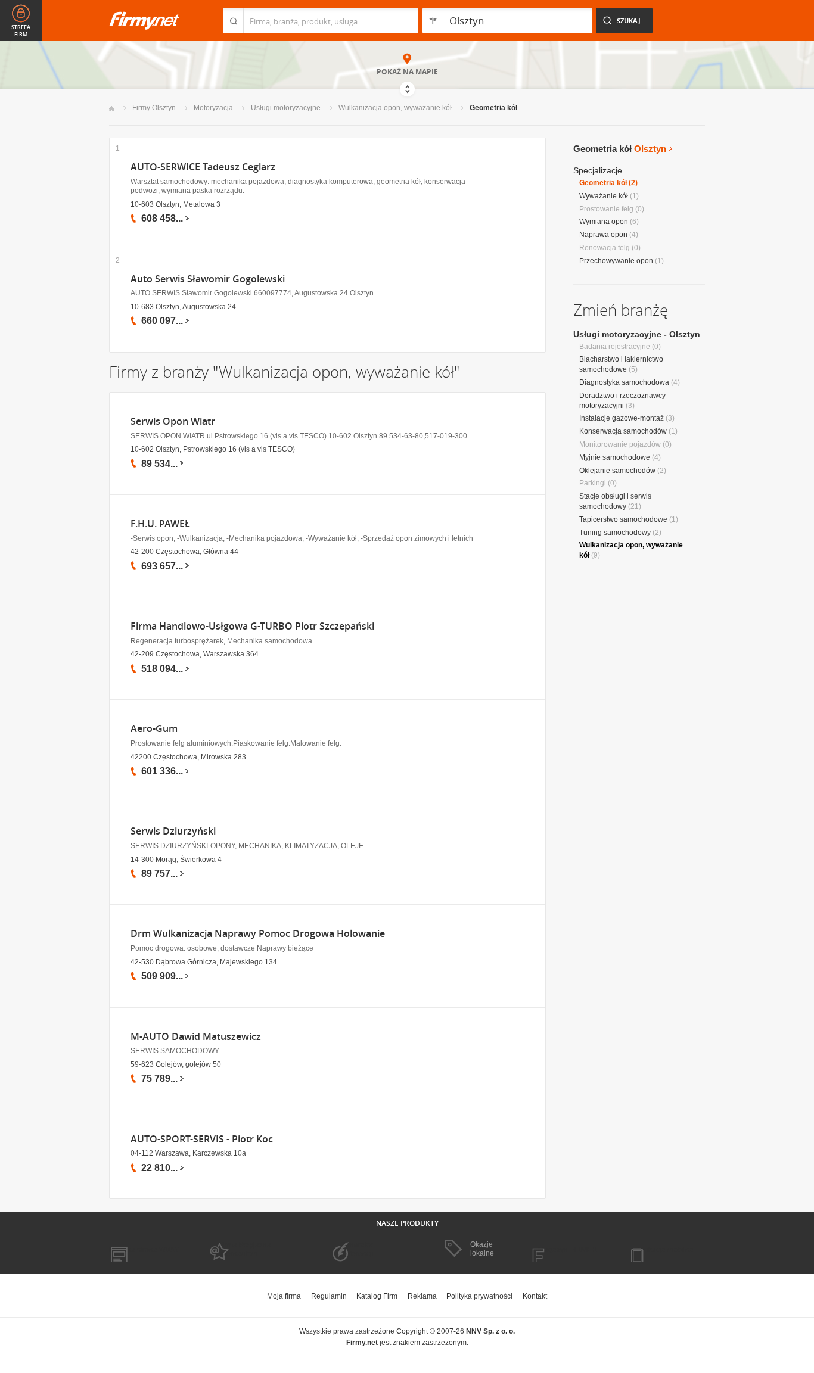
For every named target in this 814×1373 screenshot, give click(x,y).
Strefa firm (20, 31)
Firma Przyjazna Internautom (245, 1249)
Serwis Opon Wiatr (173, 421)
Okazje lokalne (482, 1248)
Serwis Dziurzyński (173, 831)
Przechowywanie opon (616, 261)
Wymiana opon (603, 221)
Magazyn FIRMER (567, 1250)
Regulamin (329, 1296)
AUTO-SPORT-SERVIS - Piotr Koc (202, 1139)
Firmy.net (144, 20)
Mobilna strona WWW (144, 1250)
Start (111, 108)
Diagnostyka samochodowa (624, 382)
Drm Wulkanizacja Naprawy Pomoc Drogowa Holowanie (258, 933)
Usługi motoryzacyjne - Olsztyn (636, 334)
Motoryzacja (213, 108)
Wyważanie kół (603, 196)
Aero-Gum (154, 729)
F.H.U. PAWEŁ (160, 524)
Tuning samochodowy (615, 532)
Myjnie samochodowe (614, 457)
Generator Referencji (357, 1249)
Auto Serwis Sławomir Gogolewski (208, 279)
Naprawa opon (603, 235)
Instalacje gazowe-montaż (621, 418)
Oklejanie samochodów (617, 470)
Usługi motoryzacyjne (286, 108)
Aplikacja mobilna (665, 1250)
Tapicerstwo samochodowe (623, 519)
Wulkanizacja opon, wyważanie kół (395, 108)
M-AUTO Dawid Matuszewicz (196, 1036)
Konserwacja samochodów (623, 431)
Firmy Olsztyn (154, 108)
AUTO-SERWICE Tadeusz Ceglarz (203, 167)
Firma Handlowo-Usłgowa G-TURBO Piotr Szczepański (252, 626)
